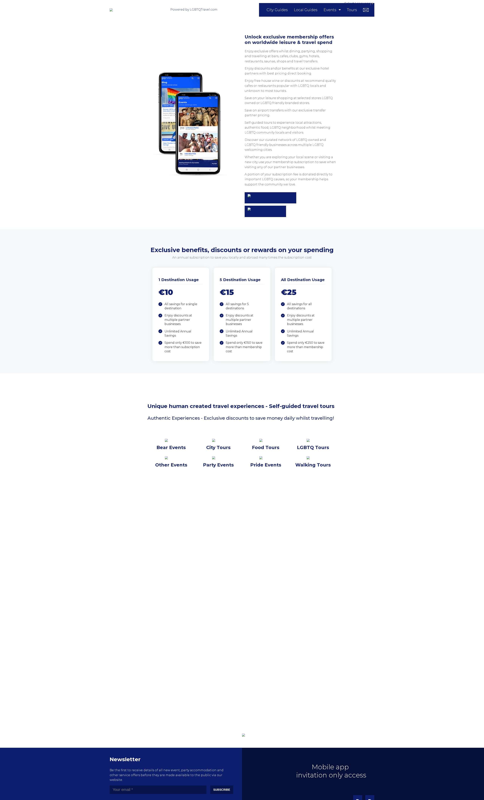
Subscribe (221, 789)
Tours (352, 10)
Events (329, 10)
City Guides (277, 10)
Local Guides (305, 10)
